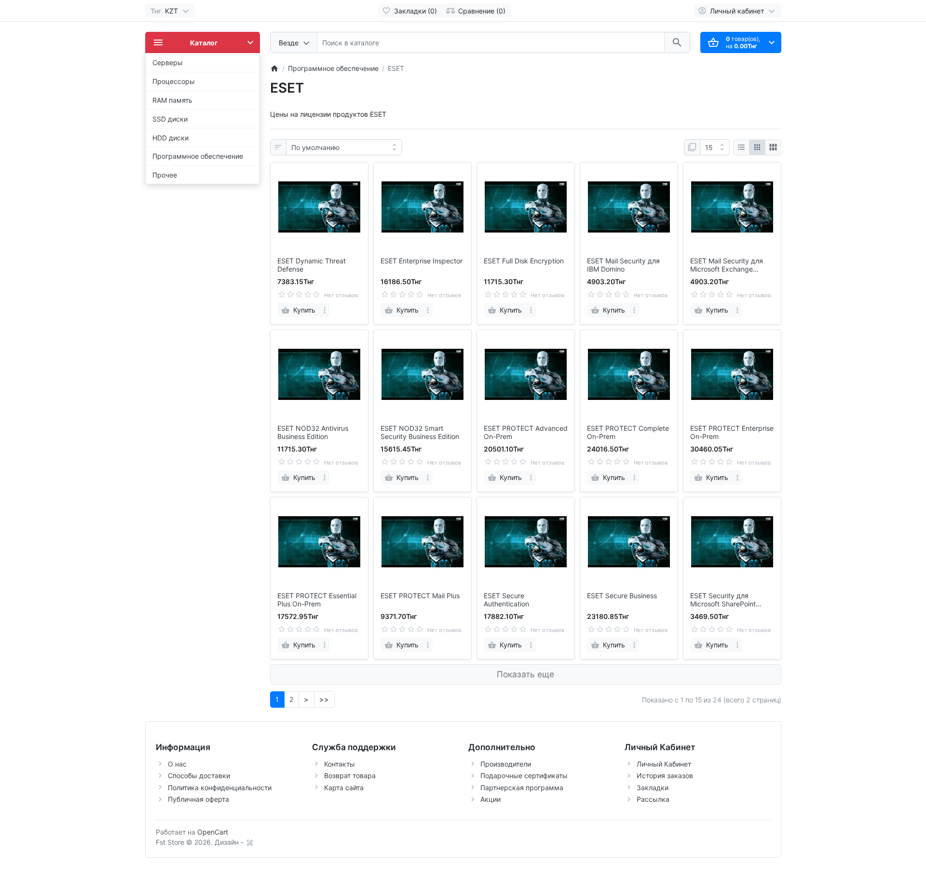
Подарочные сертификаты (524, 775)
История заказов (665, 775)
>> (324, 699)
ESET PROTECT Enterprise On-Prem (732, 432)
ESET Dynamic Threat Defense (311, 265)
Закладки (652, 787)
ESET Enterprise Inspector (422, 261)
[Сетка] (757, 147)
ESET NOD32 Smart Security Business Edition (420, 432)
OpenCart (212, 832)
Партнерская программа (521, 787)
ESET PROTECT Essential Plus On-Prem (316, 600)
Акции (490, 799)
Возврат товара (350, 775)
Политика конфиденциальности (220, 787)
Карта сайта (344, 787)
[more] (324, 310)
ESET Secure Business (622, 596)
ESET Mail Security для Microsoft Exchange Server (726, 265)
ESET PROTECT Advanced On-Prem (526, 432)
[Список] (741, 147)
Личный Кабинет (664, 764)
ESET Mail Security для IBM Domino (623, 265)
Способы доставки (199, 775)
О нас (177, 764)
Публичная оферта (198, 799)
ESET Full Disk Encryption (524, 261)
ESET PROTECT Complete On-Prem (628, 432)
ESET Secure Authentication (506, 600)
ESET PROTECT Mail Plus (420, 596)
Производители (505, 764)
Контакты (339, 764)
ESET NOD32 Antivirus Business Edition (312, 432)
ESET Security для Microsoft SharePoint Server (723, 600)
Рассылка (653, 799)
